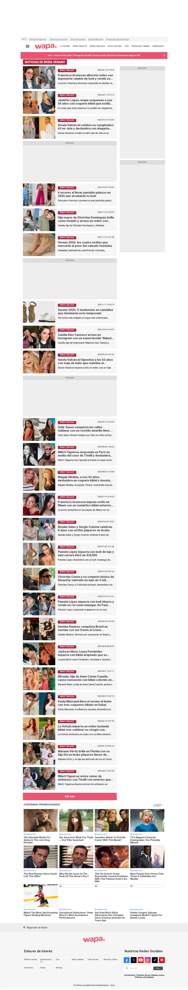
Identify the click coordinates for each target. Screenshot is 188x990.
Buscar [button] (158, 968)
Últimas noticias (30, 959)
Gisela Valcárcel (95, 39)
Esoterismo (28, 968)
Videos (43, 968)
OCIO (127, 46)
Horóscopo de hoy (38, 39)
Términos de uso (143, 975)
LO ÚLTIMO (65, 46)
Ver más (70, 796)
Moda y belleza (78, 959)
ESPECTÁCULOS (80, 46)
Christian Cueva (77, 39)
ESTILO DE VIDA (115, 46)
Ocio (57, 959)
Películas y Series (110, 959)
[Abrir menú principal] (27, 46)
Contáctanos (130, 975)
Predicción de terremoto (117, 39)
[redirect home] (46, 47)
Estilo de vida (93, 959)
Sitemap (59, 968)
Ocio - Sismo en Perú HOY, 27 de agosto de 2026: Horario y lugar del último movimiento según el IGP (94, 55)
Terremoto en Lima (58, 39)
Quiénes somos (157, 975)
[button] (164, 55)
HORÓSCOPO (158, 46)
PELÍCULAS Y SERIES (141, 46)
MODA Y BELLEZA (97, 46)
